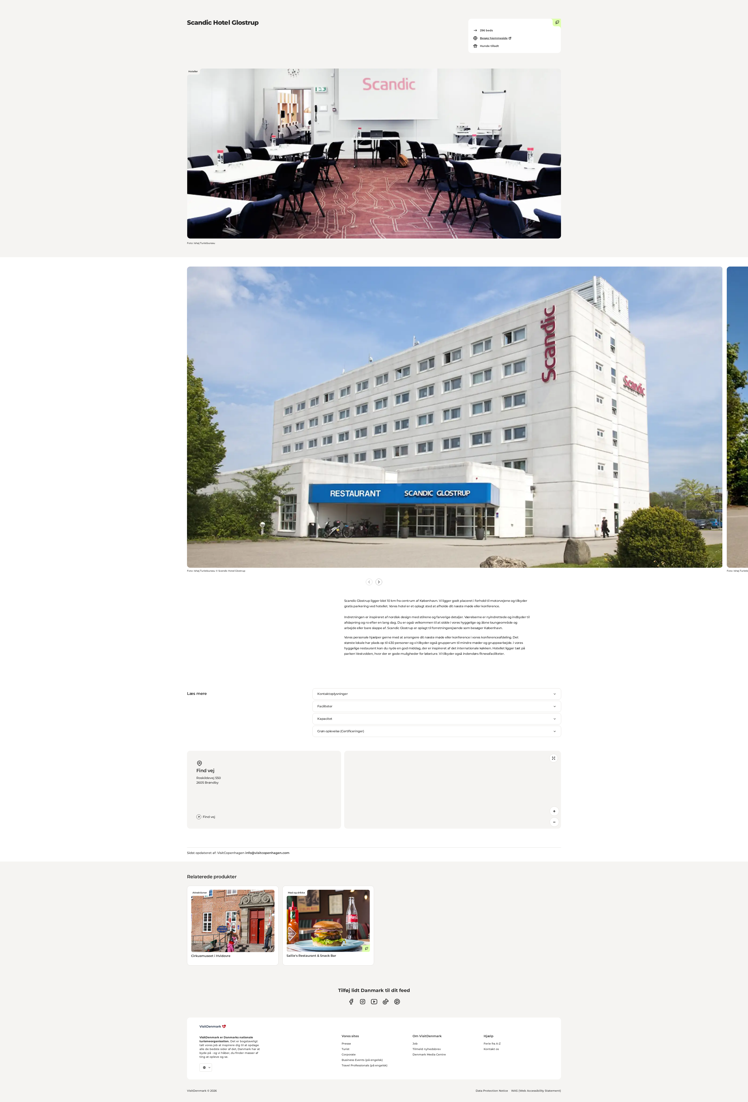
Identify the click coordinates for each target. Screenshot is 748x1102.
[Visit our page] (362, 1001)
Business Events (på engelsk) (362, 1060)
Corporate (349, 1054)
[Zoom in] (554, 811)
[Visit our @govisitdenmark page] (385, 1001)
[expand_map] (553, 758)
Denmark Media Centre (429, 1054)
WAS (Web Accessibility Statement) (536, 1090)
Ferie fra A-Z (492, 1043)
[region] (452, 790)
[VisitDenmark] (212, 1026)
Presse (346, 1043)
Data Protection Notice (492, 1090)
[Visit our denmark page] (351, 1001)
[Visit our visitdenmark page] (374, 1001)
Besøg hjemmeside (494, 38)
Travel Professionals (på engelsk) (364, 1065)
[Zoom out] (554, 822)
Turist (345, 1049)
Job (415, 1043)
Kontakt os (491, 1049)
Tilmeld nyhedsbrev (427, 1049)
